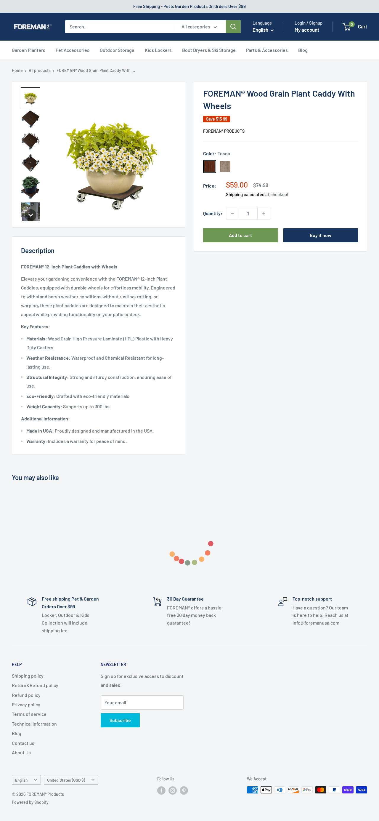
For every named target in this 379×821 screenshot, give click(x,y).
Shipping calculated (245, 194)
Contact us (23, 743)
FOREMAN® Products (224, 131)
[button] (30, 97)
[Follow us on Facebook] (161, 790)
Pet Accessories (72, 50)
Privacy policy (26, 704)
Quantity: (212, 213)
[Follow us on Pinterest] (184, 790)
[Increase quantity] (264, 213)
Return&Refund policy (35, 685)
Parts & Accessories (267, 50)
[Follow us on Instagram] (172, 790)
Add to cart (240, 235)
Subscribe (120, 720)
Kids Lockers (158, 50)
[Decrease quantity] (232, 213)
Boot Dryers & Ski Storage (209, 50)
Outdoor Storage (117, 50)
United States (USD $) (66, 779)
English (21, 779)
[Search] (233, 26)
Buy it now (320, 235)
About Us (21, 752)
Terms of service (29, 714)
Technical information (34, 723)
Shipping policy (28, 675)
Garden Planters (28, 50)
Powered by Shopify (30, 802)
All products (40, 70)
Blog (303, 50)
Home (17, 70)
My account (307, 30)
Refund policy (26, 695)
